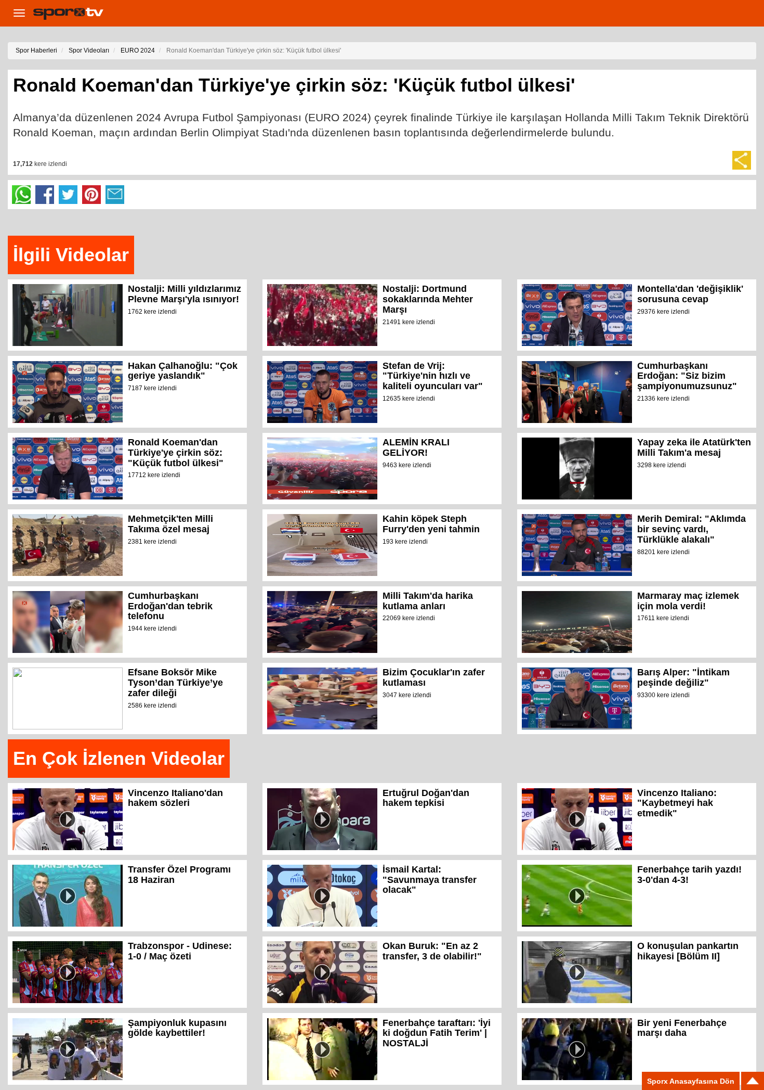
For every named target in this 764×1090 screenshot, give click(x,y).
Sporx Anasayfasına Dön (690, 1081)
